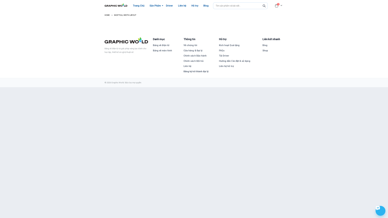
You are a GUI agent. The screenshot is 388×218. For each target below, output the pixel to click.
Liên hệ (182, 5)
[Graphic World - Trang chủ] (126, 40)
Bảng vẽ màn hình (162, 50)
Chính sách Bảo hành (195, 55)
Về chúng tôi (190, 45)
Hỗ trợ (194, 5)
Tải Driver (224, 55)
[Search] (264, 5)
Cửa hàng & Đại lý (193, 50)
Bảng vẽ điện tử (161, 45)
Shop (265, 50)
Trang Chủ (138, 5)
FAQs (221, 50)
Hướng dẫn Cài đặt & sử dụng (234, 61)
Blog (206, 5)
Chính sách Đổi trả (193, 61)
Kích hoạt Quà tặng (229, 45)
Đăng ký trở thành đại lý (196, 71)
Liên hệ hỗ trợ (226, 66)
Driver (169, 5)
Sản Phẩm (155, 5)
